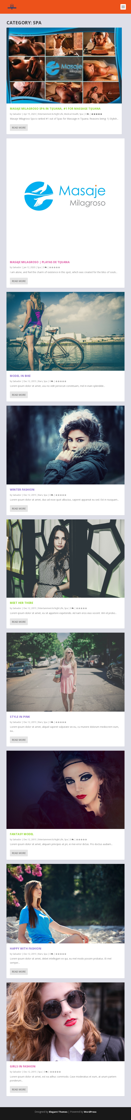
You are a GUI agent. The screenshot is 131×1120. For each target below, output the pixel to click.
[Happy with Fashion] (65, 903)
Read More (19, 127)
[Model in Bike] (65, 331)
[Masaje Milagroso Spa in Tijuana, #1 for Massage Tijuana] (64, 65)
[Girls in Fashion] (65, 1021)
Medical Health (71, 114)
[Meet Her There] (65, 558)
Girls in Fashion (22, 1066)
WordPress (90, 1111)
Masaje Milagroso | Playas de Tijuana (40, 262)
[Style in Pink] (65, 672)
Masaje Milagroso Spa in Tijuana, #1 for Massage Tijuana (55, 108)
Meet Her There (21, 603)
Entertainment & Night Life (50, 114)
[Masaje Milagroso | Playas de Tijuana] (65, 197)
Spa (81, 114)
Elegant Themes (58, 1111)
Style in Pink (20, 717)
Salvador (17, 114)
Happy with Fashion (25, 948)
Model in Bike (20, 376)
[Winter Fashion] (65, 445)
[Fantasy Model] (65, 790)
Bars (40, 381)
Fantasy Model (22, 834)
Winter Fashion (22, 489)
